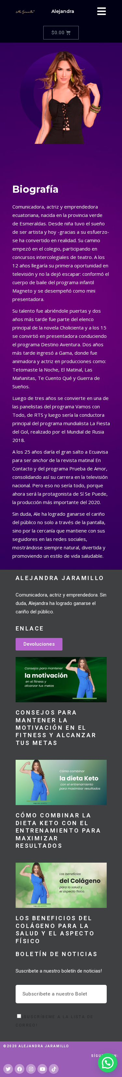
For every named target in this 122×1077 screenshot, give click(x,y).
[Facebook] (19, 1069)
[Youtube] (42, 1069)
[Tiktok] (54, 1069)
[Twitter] (8, 1069)
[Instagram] (31, 1069)
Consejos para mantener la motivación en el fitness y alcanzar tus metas (56, 727)
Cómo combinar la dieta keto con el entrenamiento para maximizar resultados (59, 830)
